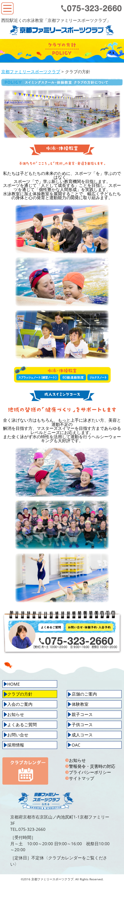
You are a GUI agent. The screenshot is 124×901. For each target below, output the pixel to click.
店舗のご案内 (84, 694)
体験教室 (80, 704)
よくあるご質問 (22, 724)
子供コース (82, 724)
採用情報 (15, 745)
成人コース (82, 735)
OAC (76, 745)
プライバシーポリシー (90, 772)
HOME (13, 684)
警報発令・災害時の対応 (92, 766)
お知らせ (15, 714)
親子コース (82, 714)
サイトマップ (81, 778)
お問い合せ (17, 735)
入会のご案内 (20, 704)
